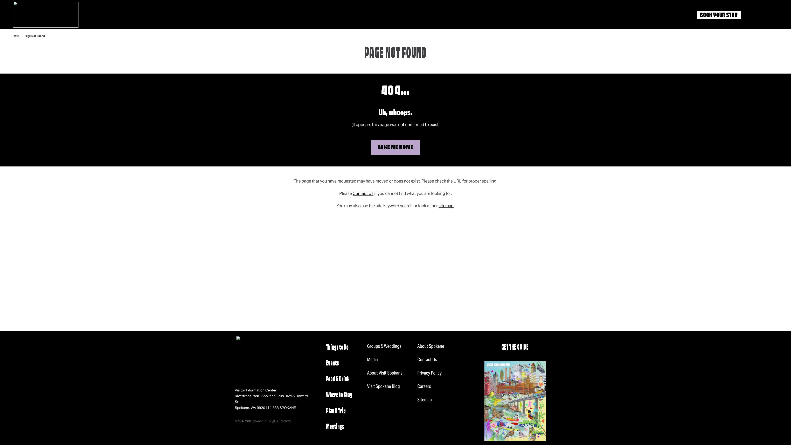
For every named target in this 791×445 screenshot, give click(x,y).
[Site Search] (751, 15)
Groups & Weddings (384, 346)
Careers (424, 386)
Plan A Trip (336, 411)
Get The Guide (515, 348)
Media (372, 359)
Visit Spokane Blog (383, 386)
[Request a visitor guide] (515, 401)
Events (332, 363)
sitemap (446, 205)
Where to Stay (339, 395)
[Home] (46, 14)
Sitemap (424, 400)
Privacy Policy (429, 373)
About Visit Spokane (385, 373)
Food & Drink (338, 379)
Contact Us (363, 193)
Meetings (335, 427)
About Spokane (430, 346)
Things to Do (337, 347)
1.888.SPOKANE (283, 407)
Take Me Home (395, 147)
